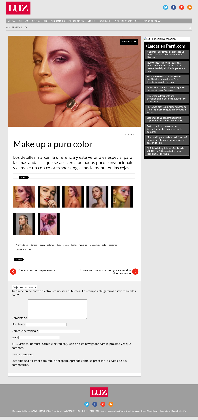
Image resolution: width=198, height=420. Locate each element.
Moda (11, 21)
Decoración (76, 21)
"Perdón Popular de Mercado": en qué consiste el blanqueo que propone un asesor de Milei (167, 140)
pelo (104, 244)
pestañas (113, 244)
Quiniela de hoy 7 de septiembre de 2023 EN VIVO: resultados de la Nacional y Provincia (165, 151)
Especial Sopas (152, 21)
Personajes (57, 21)
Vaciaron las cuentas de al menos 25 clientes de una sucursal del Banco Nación (166, 54)
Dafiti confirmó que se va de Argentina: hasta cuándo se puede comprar (164, 129)
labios (65, 244)
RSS (189, 7)
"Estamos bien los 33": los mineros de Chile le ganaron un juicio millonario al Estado (166, 109)
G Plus (181, 7)
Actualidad (39, 21)
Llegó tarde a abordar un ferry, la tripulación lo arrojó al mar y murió (165, 119)
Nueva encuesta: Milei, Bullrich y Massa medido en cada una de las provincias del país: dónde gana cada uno (166, 66)
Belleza (23, 21)
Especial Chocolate (126, 21)
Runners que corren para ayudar (37, 270)
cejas (42, 244)
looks (73, 244)
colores (50, 244)
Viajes (91, 21)
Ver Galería (127, 41)
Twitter (165, 7)
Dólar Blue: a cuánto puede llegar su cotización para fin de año (166, 88)
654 (30, 249)
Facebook (173, 7)
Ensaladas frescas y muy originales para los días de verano (105, 271)
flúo (58, 244)
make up (19, 134)
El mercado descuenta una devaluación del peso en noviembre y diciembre (166, 98)
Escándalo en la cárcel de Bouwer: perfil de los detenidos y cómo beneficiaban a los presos (165, 79)
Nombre (18, 324)
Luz (18, 8)
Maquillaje (94, 244)
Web (15, 337)
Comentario (19, 318)
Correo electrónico (25, 331)
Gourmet (104, 21)
